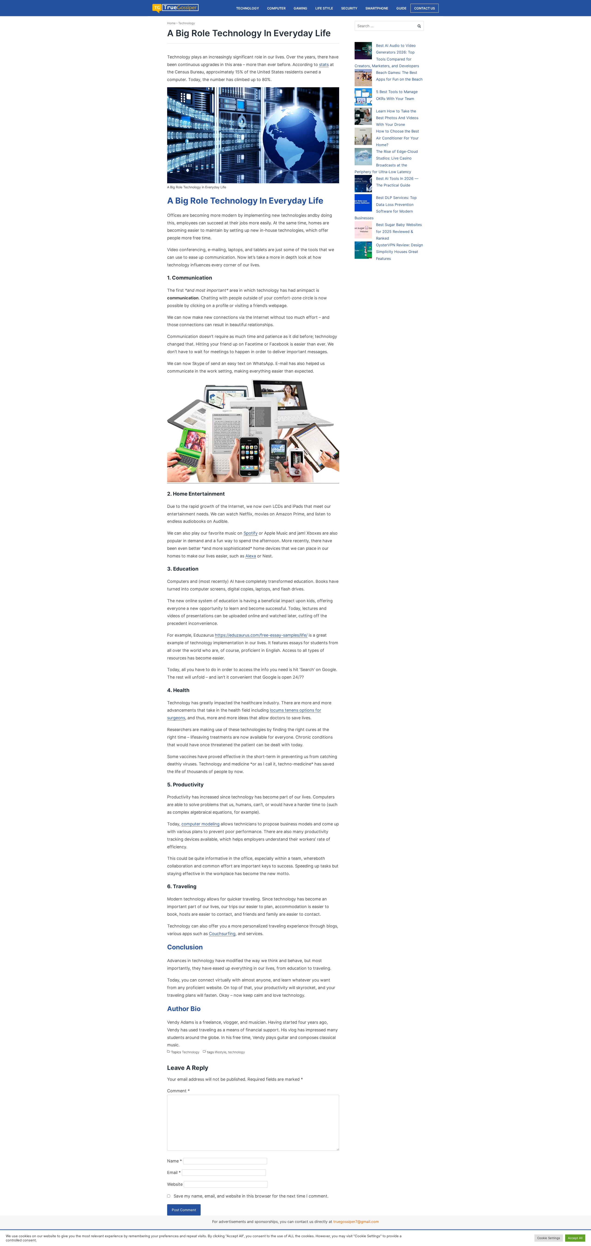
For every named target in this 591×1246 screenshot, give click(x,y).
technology (236, 1052)
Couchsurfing (222, 933)
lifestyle (220, 1052)
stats (324, 64)
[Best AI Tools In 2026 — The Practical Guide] (363, 184)
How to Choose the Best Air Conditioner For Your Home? (397, 138)
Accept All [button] (575, 1238)
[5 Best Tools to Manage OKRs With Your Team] (363, 97)
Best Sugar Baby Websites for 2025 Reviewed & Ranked (399, 231)
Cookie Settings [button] (548, 1238)
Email (174, 1172)
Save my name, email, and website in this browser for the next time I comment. (251, 1196)
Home (171, 23)
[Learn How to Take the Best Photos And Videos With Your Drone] (363, 117)
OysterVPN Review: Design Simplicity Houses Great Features (399, 252)
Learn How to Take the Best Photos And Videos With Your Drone (397, 118)
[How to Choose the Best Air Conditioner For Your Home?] (363, 137)
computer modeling (200, 824)
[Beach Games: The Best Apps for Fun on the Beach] (363, 78)
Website (175, 1184)
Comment (178, 1090)
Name (174, 1161)
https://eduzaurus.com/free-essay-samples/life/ (261, 635)
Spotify (251, 533)
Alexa (250, 556)
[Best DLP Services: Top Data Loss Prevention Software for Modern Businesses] (363, 203)
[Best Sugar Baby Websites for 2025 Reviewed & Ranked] (363, 230)
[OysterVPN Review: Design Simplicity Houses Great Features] (363, 250)
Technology (186, 23)
